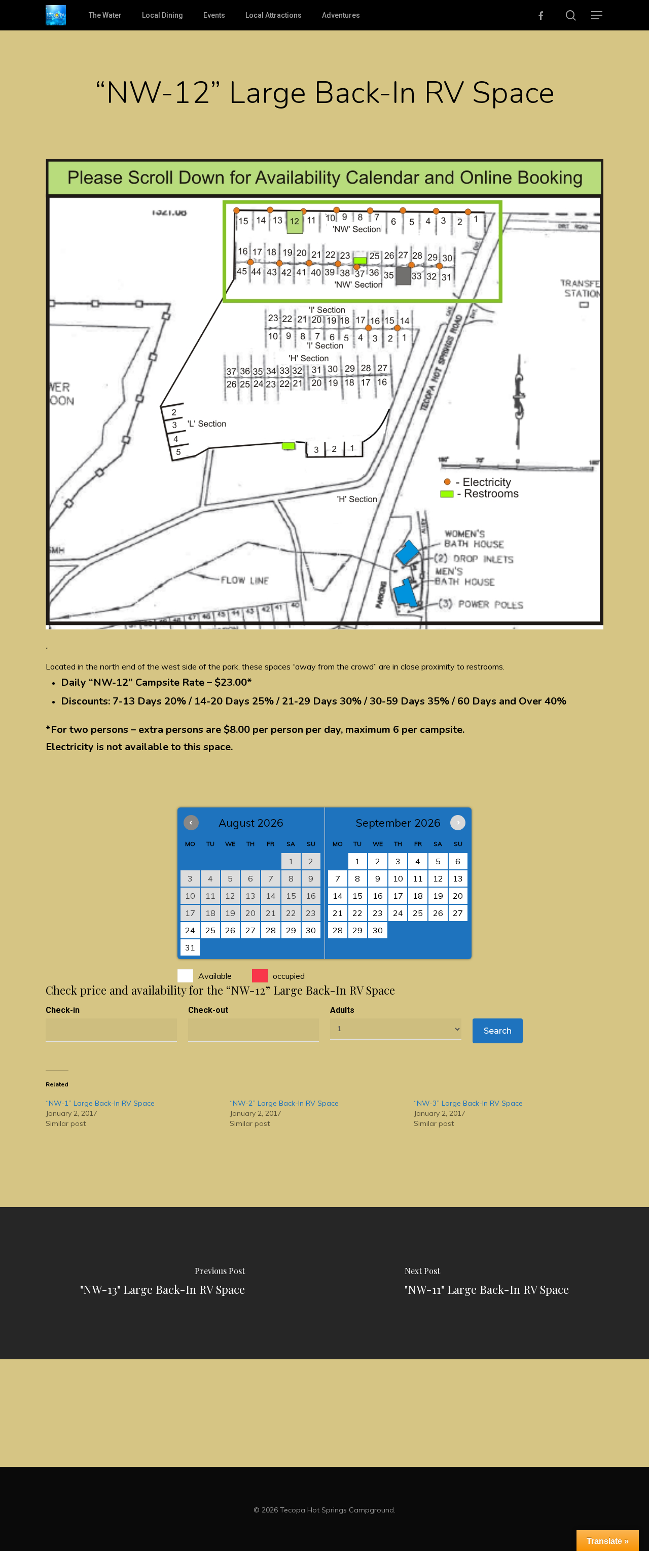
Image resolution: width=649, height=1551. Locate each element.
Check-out (208, 1010)
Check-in (63, 1010)
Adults (342, 1010)
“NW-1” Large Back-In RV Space (100, 1103)
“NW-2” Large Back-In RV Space (284, 1103)
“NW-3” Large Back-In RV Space (468, 1103)
